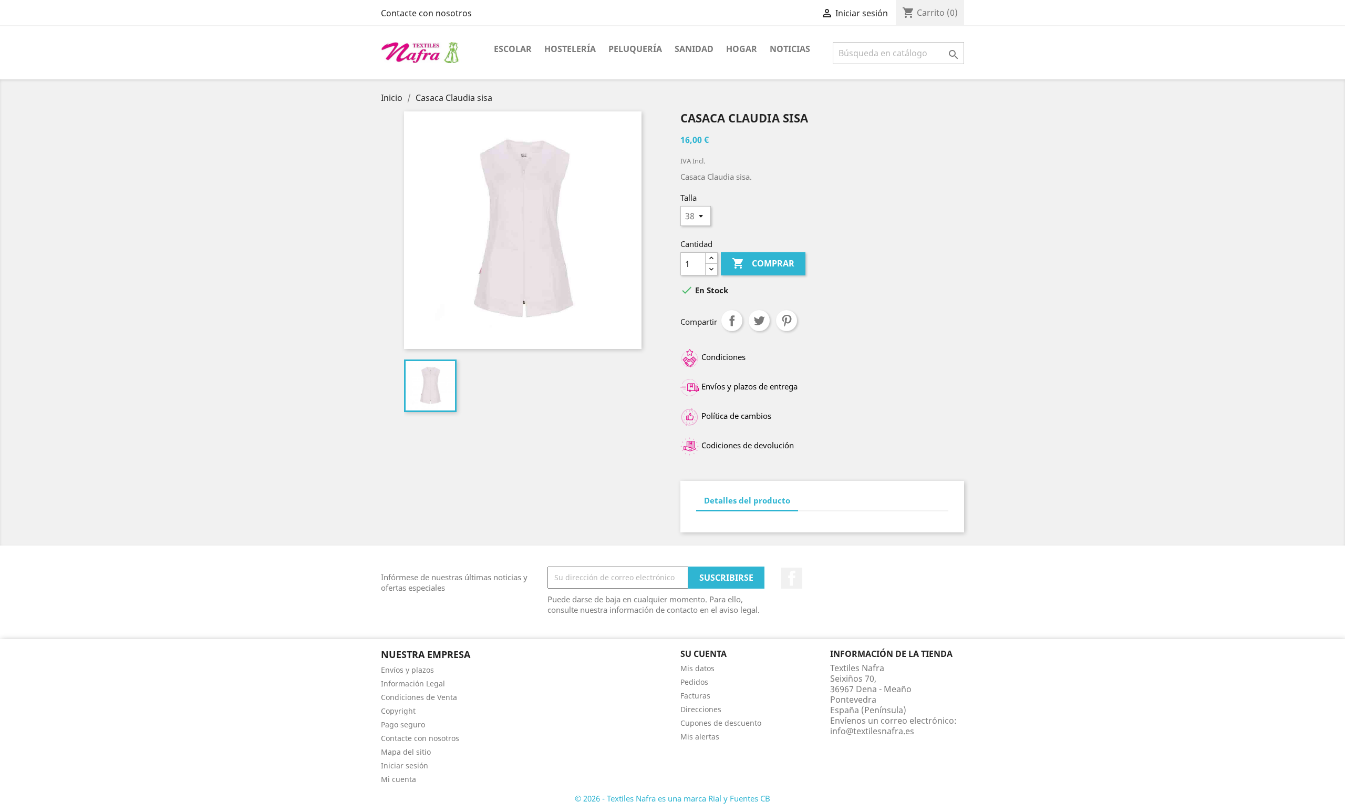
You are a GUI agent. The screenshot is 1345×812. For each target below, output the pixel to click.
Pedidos (694, 682)
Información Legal (413, 683)
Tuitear (759, 320)
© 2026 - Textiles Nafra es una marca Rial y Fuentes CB (672, 798)
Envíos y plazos (407, 670)
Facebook (791, 578)
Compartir (731, 320)
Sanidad (694, 49)
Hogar (741, 49)
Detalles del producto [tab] (747, 500)
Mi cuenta (398, 779)
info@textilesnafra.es (872, 731)
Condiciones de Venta (419, 697)
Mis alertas (699, 737)
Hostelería (570, 49)
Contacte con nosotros (426, 13)
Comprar (763, 263)
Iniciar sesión (404, 765)
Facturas (695, 696)
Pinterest (786, 320)
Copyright (398, 711)
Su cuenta (703, 654)
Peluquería (635, 49)
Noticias (790, 49)
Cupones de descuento (720, 723)
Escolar (513, 49)
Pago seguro (403, 724)
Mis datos (697, 668)
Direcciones (700, 709)
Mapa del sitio (406, 752)
